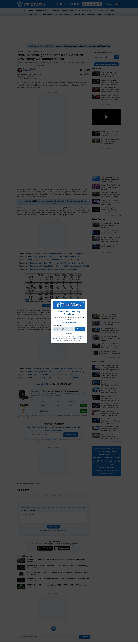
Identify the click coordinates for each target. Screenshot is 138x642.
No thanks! (69, 333)
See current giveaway (69, 322)
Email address (57, 325)
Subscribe (80, 329)
